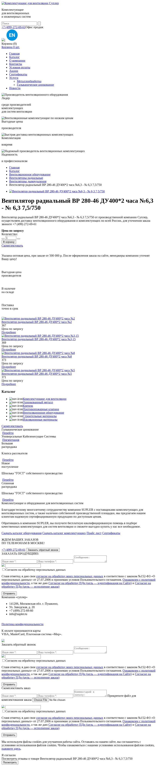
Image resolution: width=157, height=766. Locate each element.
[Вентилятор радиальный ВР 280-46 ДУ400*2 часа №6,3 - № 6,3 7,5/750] (57, 191)
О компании (17, 60)
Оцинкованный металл (38, 402)
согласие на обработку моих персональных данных (69, 576)
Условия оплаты (19, 67)
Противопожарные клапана (41, 409)
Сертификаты (18, 74)
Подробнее (9, 332)
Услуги (13, 77)
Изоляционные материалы (40, 419)
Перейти (8, 433)
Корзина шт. (11, 47)
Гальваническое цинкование (35, 84)
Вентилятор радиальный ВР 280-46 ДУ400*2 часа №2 (37, 322)
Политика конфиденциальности (22, 624)
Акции (13, 70)
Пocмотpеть (10, 762)
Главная (14, 53)
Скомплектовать (12, 245)
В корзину (9, 242)
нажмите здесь (11, 748)
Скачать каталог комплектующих (64, 533)
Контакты (15, 64)
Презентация (10, 439)
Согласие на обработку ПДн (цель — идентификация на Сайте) (90, 583)
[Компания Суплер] (30, 3)
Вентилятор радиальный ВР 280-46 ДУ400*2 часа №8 (37, 356)
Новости (14, 88)
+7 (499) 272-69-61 (13, 27)
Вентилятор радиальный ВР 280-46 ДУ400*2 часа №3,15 (39, 339)
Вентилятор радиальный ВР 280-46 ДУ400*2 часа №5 (37, 373)
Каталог (14, 57)
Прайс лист (94, 533)
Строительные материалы (40, 416)
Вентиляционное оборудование (43, 412)
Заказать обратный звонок (43, 550)
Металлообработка (29, 81)
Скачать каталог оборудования (22, 533)
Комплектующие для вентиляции (44, 398)
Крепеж (28, 405)
